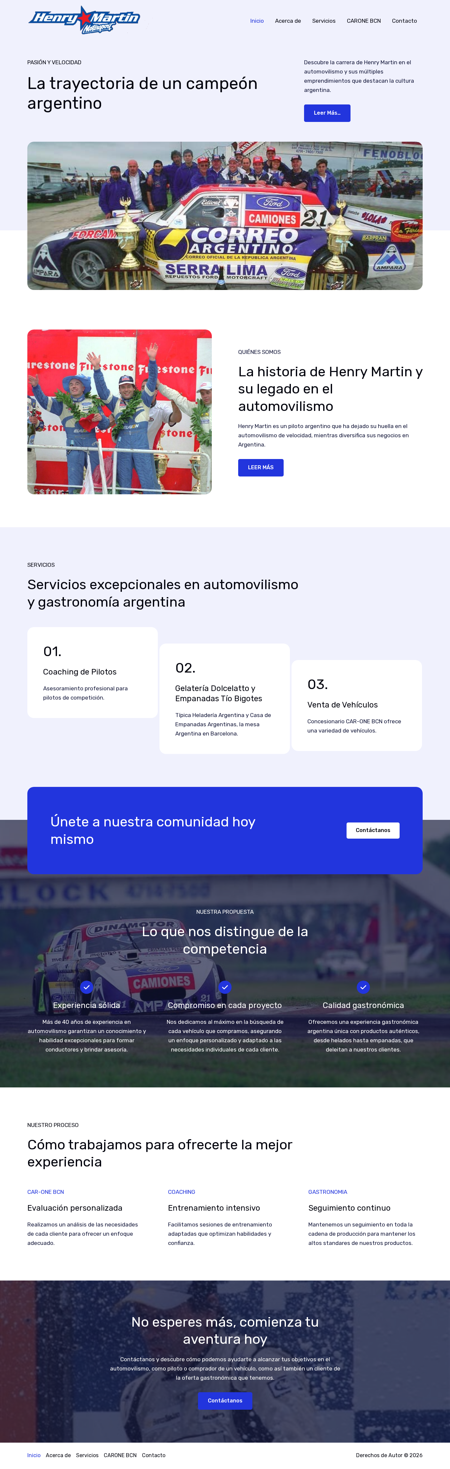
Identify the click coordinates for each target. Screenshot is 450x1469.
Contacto (404, 20)
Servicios (324, 20)
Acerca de (288, 20)
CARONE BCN (364, 20)
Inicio (257, 20)
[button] (373, 830)
